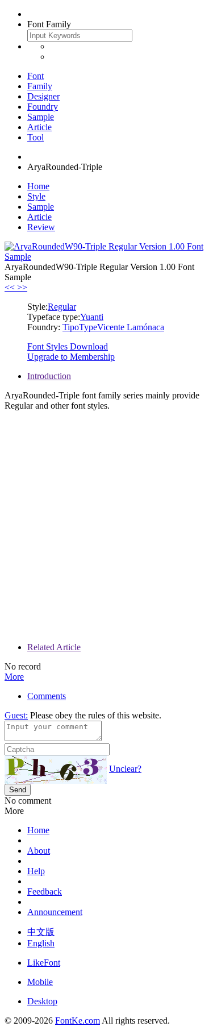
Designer (43, 96)
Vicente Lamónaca (130, 327)
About (38, 850)
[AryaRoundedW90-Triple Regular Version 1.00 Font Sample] (106, 256)
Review (41, 227)
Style (36, 196)
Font (35, 76)
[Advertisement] (106, 526)
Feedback (44, 891)
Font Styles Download (67, 346)
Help (36, 871)
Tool (35, 137)
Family (39, 86)
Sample (40, 117)
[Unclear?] (56, 769)
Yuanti (91, 317)
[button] (11, 287)
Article (39, 127)
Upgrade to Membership (71, 356)
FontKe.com (77, 1020)
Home (38, 186)
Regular (62, 306)
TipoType (79, 327)
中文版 (41, 932)
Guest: (16, 715)
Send (17, 789)
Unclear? (125, 769)
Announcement (54, 912)
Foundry (42, 106)
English (41, 943)
